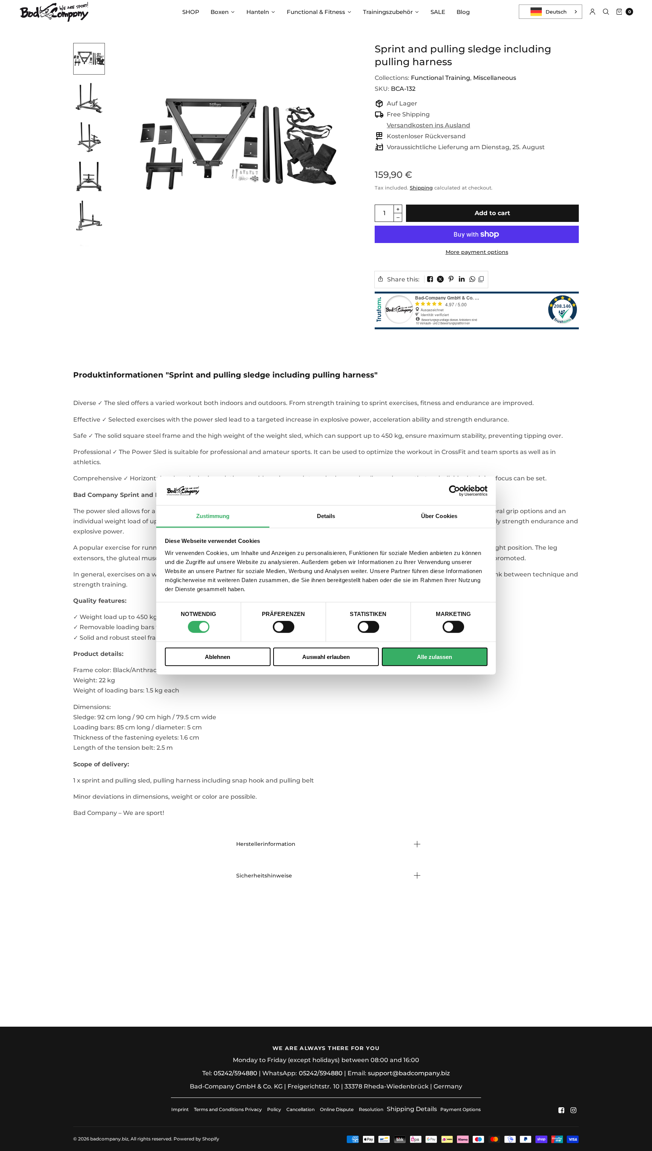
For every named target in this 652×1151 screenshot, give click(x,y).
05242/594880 (235, 1073)
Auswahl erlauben (326, 656)
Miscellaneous (494, 77)
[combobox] (550, 12)
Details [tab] (326, 516)
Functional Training (440, 77)
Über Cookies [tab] (439, 516)
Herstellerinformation (265, 844)
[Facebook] (561, 1110)
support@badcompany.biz (409, 1073)
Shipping (421, 188)
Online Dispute (337, 1109)
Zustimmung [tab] (213, 516)
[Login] (592, 11)
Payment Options (460, 1109)
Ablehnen (217, 656)
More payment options (477, 252)
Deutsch (556, 12)
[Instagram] (573, 1110)
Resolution (371, 1109)
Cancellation (300, 1109)
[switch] (283, 627)
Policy (274, 1109)
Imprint (180, 1109)
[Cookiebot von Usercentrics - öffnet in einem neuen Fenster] (454, 491)
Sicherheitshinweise (264, 875)
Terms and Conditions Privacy (228, 1109)
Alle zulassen (434, 656)
